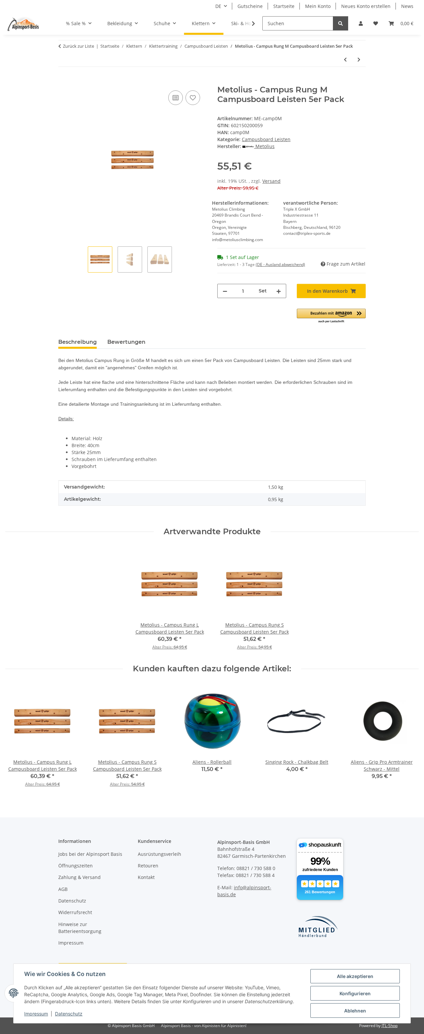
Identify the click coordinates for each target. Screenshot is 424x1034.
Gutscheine (250, 6)
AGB (63, 889)
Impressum (36, 1013)
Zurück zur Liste (78, 46)
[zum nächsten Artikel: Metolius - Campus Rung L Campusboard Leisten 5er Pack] (359, 59)
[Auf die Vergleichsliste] (175, 97)
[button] (360, 23)
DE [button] (218, 6)
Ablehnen (355, 1010)
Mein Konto (318, 6)
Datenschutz (68, 1013)
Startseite (283, 6)
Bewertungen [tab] (126, 342)
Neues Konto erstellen (366, 6)
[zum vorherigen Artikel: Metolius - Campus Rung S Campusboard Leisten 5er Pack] (345, 59)
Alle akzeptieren (355, 976)
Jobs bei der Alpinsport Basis (90, 854)
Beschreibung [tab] (77, 342)
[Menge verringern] (225, 291)
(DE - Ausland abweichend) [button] (280, 264)
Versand (271, 181)
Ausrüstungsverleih (159, 854)
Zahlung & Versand (79, 877)
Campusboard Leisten (266, 139)
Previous (16, 737)
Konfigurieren (355, 993)
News (407, 6)
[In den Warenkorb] (63, 81)
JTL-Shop (390, 1025)
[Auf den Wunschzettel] (193, 97)
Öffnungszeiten (75, 865)
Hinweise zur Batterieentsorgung (79, 927)
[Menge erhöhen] (278, 291)
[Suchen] (340, 23)
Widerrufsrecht (75, 912)
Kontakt (146, 877)
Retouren (148, 865)
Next (407, 737)
